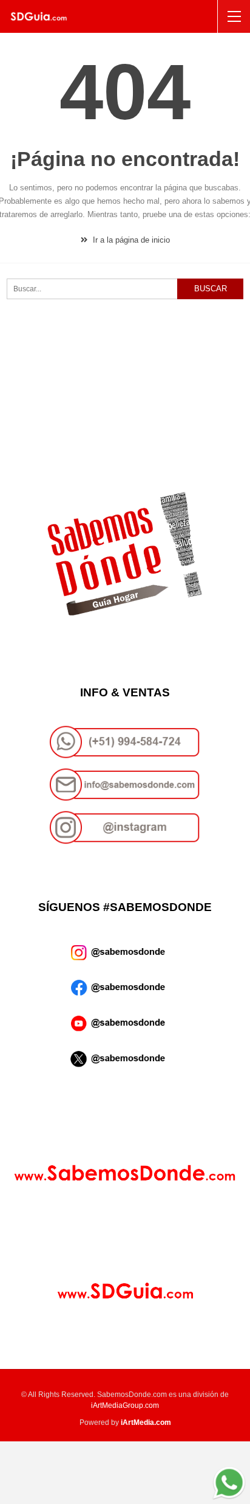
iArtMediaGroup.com (125, 1405)
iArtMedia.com (146, 1422)
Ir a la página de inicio (130, 239)
